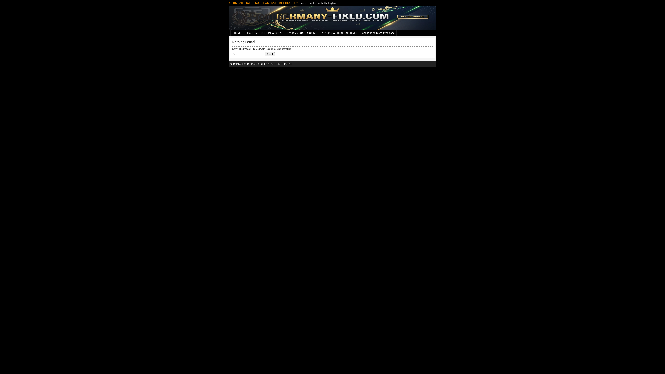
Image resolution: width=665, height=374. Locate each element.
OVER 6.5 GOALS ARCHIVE (302, 33)
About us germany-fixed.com (378, 33)
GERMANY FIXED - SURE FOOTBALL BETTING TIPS (263, 3)
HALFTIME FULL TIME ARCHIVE (264, 33)
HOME (237, 33)
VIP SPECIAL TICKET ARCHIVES (339, 33)
